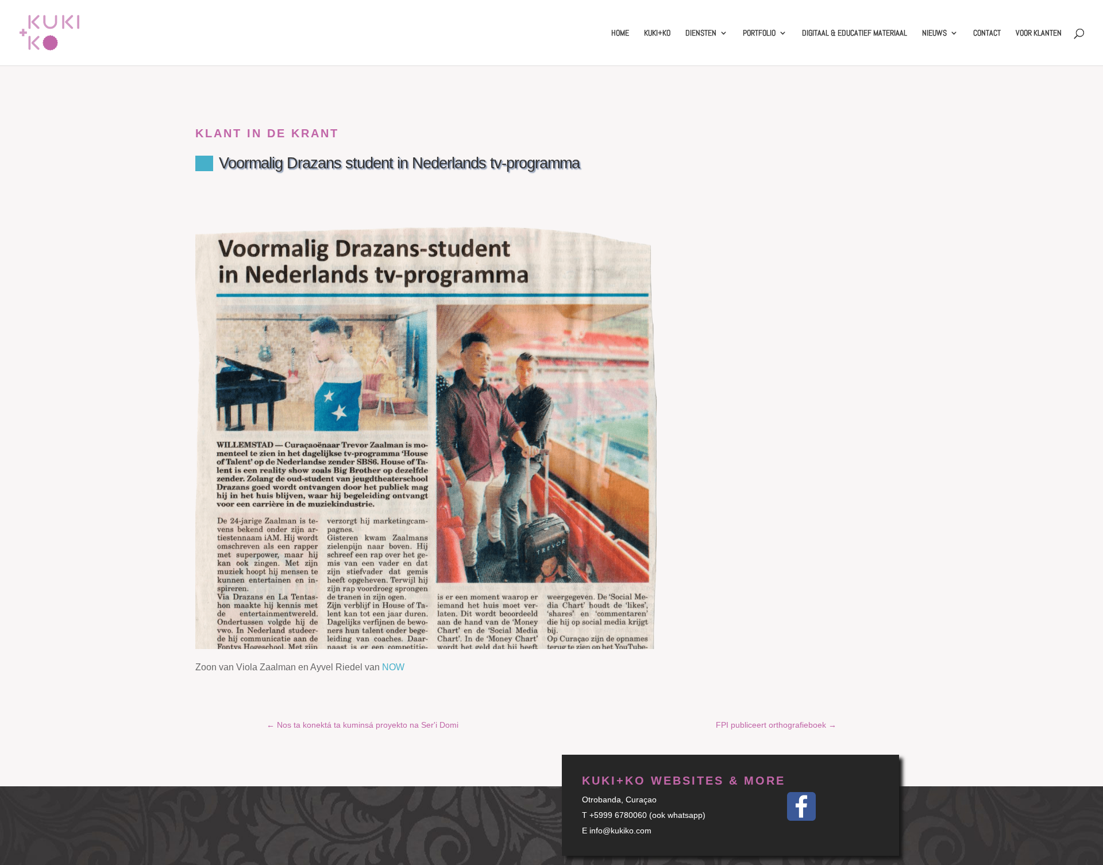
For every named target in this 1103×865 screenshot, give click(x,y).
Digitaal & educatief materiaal (854, 33)
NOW (393, 667)
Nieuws (934, 33)
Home (620, 33)
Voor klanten (1039, 33)
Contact (987, 33)
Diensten (700, 33)
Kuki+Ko (657, 33)
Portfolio (759, 33)
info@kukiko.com (620, 830)
